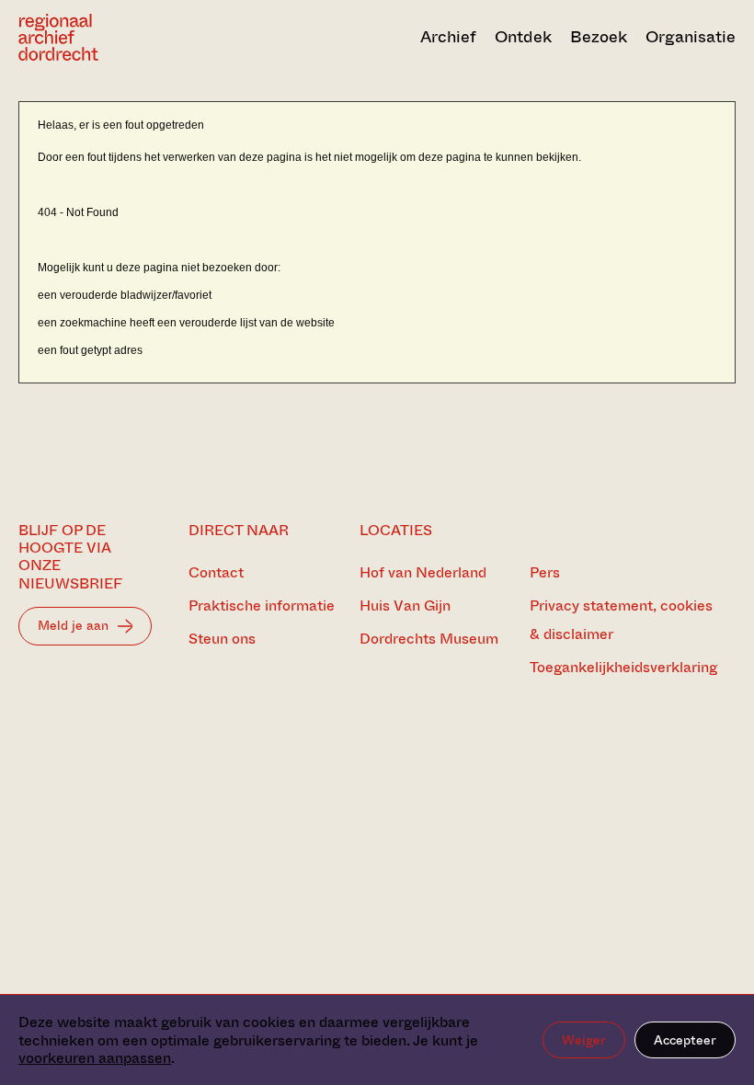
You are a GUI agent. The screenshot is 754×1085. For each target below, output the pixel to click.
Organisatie (690, 37)
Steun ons (222, 638)
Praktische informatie (261, 605)
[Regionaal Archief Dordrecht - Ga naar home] (126, 37)
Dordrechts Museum (429, 638)
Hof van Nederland (423, 572)
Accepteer (685, 1040)
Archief (448, 37)
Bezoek (598, 37)
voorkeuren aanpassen (94, 1057)
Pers (545, 572)
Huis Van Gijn (405, 605)
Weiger (584, 1040)
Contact (216, 572)
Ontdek (523, 37)
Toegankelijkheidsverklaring (623, 667)
